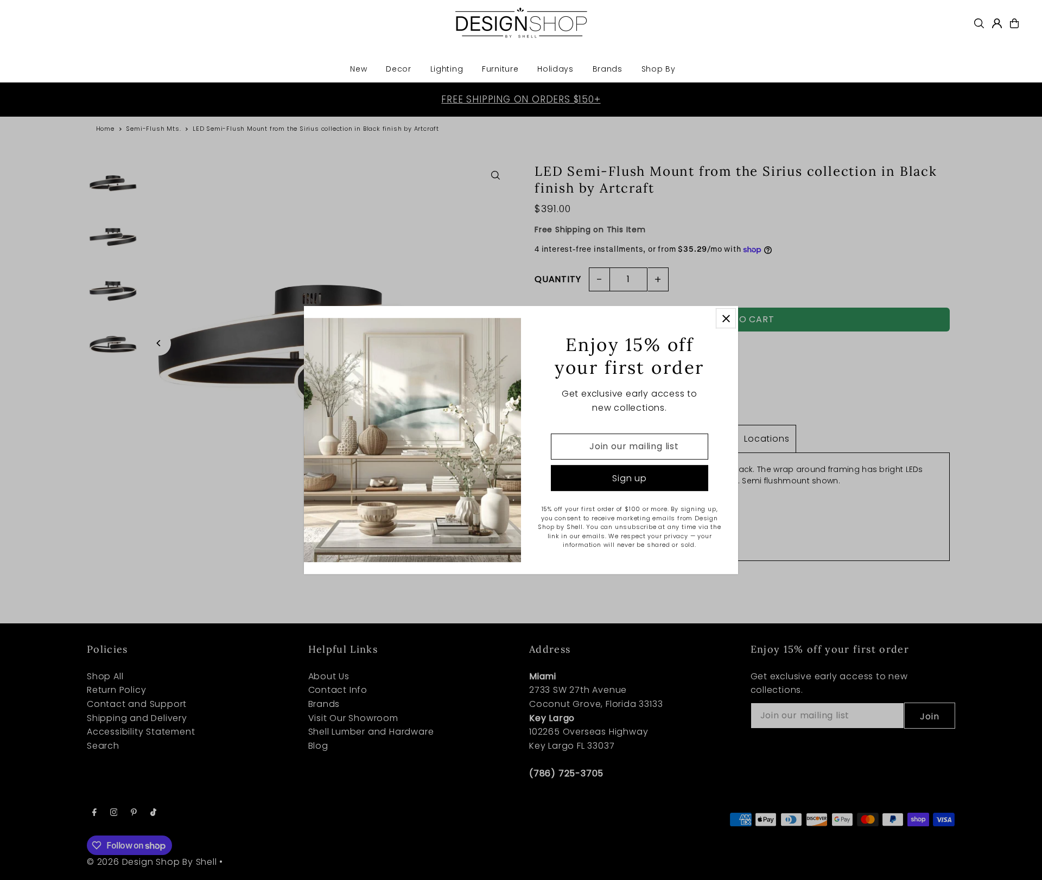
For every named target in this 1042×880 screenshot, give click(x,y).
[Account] (997, 23)
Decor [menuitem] (398, 68)
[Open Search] (979, 23)
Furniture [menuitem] (500, 68)
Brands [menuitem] (607, 68)
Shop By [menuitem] (658, 68)
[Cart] (1014, 23)
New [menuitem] (358, 68)
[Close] (725, 318)
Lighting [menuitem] (446, 68)
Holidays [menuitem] (555, 68)
